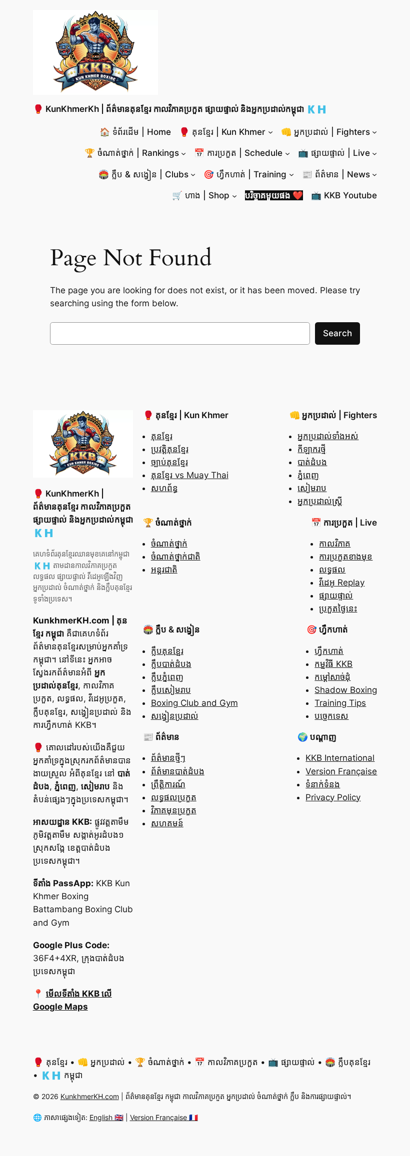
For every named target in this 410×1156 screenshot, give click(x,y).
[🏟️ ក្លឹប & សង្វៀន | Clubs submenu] (193, 174)
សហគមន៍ (167, 823)
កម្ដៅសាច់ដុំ (332, 677)
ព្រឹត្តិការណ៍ (168, 784)
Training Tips (340, 703)
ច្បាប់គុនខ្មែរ (169, 462)
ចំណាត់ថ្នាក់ (169, 544)
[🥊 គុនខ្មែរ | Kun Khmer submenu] (270, 131)
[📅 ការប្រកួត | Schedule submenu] (287, 152)
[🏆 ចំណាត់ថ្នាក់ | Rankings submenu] (183, 152)
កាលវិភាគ (334, 544)
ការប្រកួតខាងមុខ (345, 557)
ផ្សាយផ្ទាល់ (336, 595)
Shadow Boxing (345, 690)
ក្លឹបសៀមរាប (171, 690)
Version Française (341, 771)
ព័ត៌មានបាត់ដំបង (177, 771)
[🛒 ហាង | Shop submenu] (234, 195)
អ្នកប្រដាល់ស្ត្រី (320, 501)
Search (337, 333)
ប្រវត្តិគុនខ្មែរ (169, 449)
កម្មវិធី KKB (333, 664)
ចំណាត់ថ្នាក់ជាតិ (175, 557)
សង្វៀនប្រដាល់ (174, 716)
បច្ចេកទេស (331, 716)
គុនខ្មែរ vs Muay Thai (189, 475)
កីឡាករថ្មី (312, 449)
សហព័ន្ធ (164, 488)
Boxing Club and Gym (194, 703)
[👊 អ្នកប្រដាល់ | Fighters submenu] (374, 131)
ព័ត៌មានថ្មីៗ (168, 758)
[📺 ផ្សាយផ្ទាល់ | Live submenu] (374, 152)
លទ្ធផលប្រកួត (173, 797)
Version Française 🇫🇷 (164, 1117)
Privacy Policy (333, 797)
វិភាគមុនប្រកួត (173, 810)
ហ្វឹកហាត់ (329, 651)
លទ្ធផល (332, 570)
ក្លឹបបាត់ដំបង (171, 664)
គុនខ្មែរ (161, 436)
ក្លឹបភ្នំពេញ (167, 677)
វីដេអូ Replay (341, 582)
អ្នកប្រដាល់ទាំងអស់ (328, 436)
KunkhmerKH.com (89, 1096)
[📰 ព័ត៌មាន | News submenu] (374, 174)
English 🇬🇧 (107, 1117)
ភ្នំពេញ (308, 475)
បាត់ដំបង (312, 462)
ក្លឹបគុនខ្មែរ (167, 651)
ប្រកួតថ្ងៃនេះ (338, 608)
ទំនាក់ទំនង (323, 784)
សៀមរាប (312, 488)
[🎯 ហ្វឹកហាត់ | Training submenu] (291, 174)
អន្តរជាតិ (164, 570)
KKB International (340, 758)
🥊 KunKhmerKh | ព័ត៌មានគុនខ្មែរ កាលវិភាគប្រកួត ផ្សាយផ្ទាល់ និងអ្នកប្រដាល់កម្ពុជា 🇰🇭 (180, 109)
